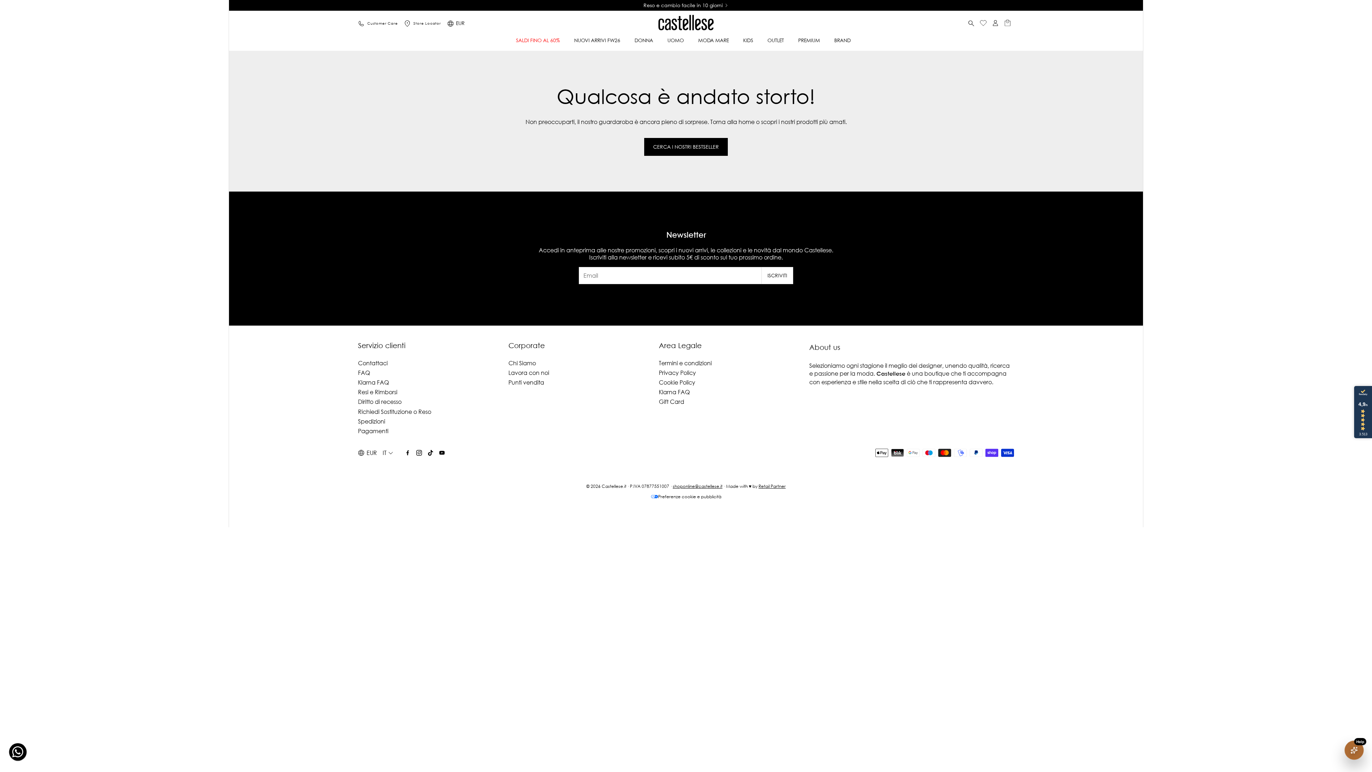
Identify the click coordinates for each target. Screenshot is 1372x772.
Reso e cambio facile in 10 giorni (683, 5)
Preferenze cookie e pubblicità (689, 497)
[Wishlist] (983, 24)
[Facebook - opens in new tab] (408, 453)
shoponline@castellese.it (697, 486)
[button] (971, 23)
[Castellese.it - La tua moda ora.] (686, 23)
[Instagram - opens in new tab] (419, 453)
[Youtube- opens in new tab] (442, 453)
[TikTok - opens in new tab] (430, 453)
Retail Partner (772, 486)
